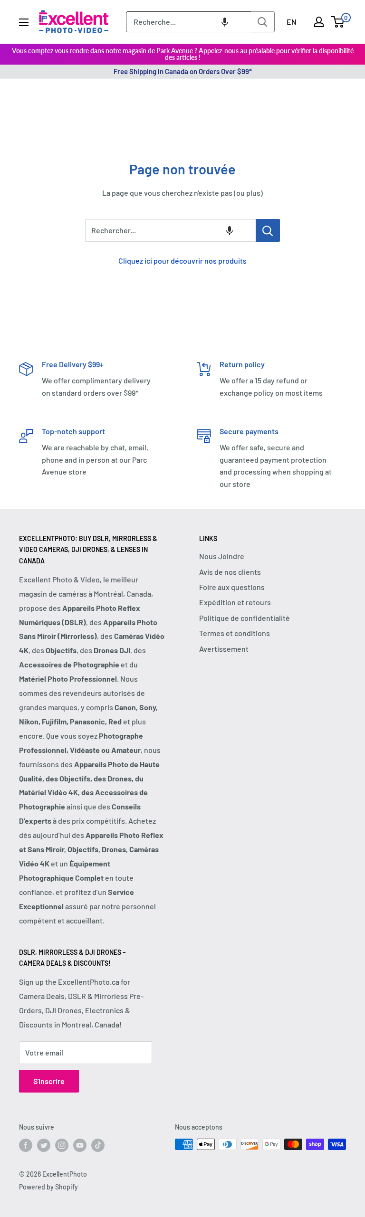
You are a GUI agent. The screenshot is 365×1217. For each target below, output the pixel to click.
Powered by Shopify (48, 1187)
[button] (225, 21)
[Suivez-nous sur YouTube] (79, 1145)
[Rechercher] (263, 21)
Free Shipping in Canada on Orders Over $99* (183, 71)
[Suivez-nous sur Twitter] (43, 1145)
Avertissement (224, 648)
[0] (338, 22)
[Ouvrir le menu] (24, 22)
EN (292, 21)
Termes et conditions (234, 632)
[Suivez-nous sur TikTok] (98, 1145)
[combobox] (188, 21)
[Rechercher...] (268, 230)
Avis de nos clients (230, 571)
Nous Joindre (221, 556)
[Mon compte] (319, 22)
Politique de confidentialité (244, 617)
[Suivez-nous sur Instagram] (61, 1145)
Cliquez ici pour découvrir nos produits (182, 260)
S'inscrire (49, 1080)
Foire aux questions (232, 586)
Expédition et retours (235, 602)
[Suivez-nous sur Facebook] (25, 1145)
